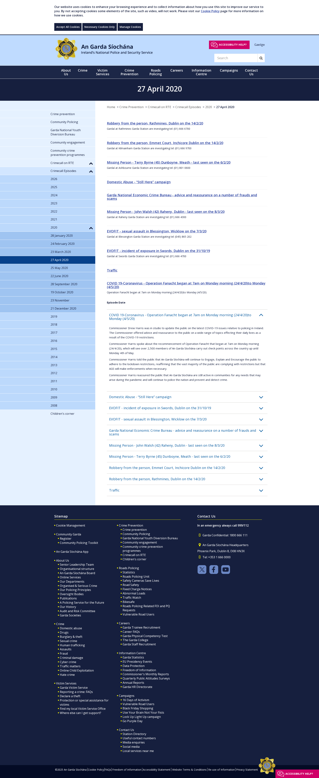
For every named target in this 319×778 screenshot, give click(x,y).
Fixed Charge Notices (137, 589)
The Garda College (135, 640)
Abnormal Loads (134, 593)
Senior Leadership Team (77, 565)
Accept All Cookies (68, 27)
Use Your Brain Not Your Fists (143, 712)
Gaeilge (259, 44)
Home (111, 107)
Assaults (65, 649)
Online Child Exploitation (77, 670)
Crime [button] (83, 70)
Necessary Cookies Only (99, 27)
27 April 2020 (225, 107)
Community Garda (68, 534)
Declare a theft (70, 696)
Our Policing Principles (75, 590)
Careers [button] (176, 70)
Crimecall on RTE (159, 107)
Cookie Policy (210, 11)
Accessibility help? (233, 44)
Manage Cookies (130, 27)
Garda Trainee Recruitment (141, 627)
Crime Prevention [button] (129, 72)
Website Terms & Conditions (189, 769)
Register (65, 539)
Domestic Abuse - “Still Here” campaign (139, 182)
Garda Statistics (133, 657)
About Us (62, 560)
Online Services (70, 577)
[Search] (261, 58)
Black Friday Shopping (138, 708)
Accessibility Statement (156, 769)
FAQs (108, 769)
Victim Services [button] (102, 72)
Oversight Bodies (72, 594)
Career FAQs (131, 632)
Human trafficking (72, 645)
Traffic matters (70, 666)
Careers (124, 623)
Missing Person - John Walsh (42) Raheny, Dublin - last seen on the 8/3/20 (165, 211)
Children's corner (134, 559)
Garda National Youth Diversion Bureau (150, 538)
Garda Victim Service (74, 688)
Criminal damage (71, 658)
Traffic (112, 270)
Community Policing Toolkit (79, 543)
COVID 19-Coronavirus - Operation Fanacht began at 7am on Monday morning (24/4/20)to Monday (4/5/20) (186, 285)
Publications (68, 598)
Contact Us (126, 730)
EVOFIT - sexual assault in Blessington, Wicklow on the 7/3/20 (156, 231)
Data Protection (134, 666)
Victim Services (66, 683)
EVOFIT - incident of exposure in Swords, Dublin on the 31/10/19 (158, 251)
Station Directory (134, 734)
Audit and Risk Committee (77, 611)
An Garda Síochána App (72, 552)
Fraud (64, 653)
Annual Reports (133, 683)
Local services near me (138, 751)
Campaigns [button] (229, 70)
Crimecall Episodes (188, 107)
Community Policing (136, 534)
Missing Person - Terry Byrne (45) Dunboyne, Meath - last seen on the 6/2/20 (168, 162)
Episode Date (116, 302)
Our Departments (72, 581)
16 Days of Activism (136, 700)
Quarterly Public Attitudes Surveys (146, 678)
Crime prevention (135, 530)
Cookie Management (70, 525)
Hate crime (67, 675)
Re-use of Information (221, 769)
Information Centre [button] (201, 72)
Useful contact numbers (139, 738)
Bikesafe (129, 602)
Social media (131, 747)
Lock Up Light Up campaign (142, 717)
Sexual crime (68, 641)
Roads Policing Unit (136, 577)
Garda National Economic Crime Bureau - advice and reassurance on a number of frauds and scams (182, 197)
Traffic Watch (132, 598)
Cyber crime (68, 662)
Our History (68, 607)
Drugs (64, 632)
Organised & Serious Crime (78, 586)
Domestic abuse (71, 628)
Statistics (129, 572)
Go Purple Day (133, 721)
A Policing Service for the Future (82, 603)
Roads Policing (129, 568)
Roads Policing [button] (155, 72)
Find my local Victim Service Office (83, 709)
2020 (208, 107)
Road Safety (131, 585)
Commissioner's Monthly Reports (146, 674)
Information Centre (132, 653)
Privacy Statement (247, 769)
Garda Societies (70, 615)
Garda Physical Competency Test (145, 636)
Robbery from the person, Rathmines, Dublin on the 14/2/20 (155, 123)
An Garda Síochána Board (77, 573)
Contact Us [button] (251, 72)
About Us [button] (66, 72)
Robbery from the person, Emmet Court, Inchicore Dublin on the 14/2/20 (165, 143)
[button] (188, 317)
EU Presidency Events (137, 662)
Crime (60, 624)
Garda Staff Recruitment (139, 644)
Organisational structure (77, 569)
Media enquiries (134, 742)
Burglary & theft (71, 637)
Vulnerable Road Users (138, 614)
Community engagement (140, 542)
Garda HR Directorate (137, 687)
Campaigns (126, 696)
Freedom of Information (139, 670)
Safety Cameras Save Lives (141, 581)
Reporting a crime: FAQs (76, 692)
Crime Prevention (131, 107)
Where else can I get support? (80, 713)
